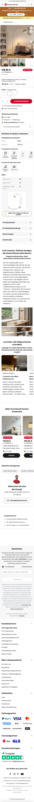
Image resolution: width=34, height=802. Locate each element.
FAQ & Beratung (7, 631)
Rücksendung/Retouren (10, 638)
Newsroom (6, 684)
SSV (16, 14)
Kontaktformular (26, 605)
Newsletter (6, 667)
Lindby (19, 141)
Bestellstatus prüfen (9, 634)
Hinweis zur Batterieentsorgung (22, 780)
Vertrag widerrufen (9, 628)
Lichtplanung (6, 677)
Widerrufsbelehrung (9, 707)
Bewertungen (8, 234)
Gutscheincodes (8, 680)
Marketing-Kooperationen (11, 671)
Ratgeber (14, 687)
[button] (4, 63)
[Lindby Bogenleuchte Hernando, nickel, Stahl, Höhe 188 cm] (11, 437)
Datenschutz (6, 701)
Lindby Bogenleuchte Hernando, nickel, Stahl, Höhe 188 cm (11, 447)
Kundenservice (9, 623)
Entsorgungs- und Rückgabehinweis (17, 783)
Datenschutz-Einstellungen (11, 778)
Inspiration (5, 687)
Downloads (7, 240)
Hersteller (21, 616)
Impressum (6, 704)
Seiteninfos (7, 693)
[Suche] (28, 4)
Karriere (5, 674)
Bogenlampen (8, 22)
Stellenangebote (15, 674)
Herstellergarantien (9, 651)
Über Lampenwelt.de (12, 660)
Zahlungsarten (7, 641)
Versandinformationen (10, 644)
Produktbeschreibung (11, 228)
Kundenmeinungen (11, 748)
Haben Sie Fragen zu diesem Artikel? (18, 214)
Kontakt (4, 647)
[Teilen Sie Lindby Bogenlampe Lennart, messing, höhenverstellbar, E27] (31, 31)
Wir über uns (6, 664)
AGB (3, 697)
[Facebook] (11, 774)
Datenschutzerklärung (16, 609)
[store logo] (12, 4)
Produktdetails (9, 222)
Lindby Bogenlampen (10, 471)
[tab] (17, 639)
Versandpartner (9, 735)
